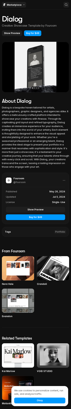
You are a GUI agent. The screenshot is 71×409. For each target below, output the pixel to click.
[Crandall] (53, 271)
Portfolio (60, 231)
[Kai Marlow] (18, 358)
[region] (35, 67)
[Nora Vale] (18, 271)
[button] (12, 33)
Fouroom (51, 25)
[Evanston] (18, 303)
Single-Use (58, 202)
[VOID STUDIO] (53, 358)
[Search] (66, 5)
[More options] (64, 180)
